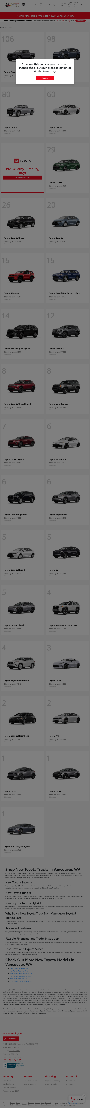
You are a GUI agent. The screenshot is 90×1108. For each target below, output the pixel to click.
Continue (45, 78)
